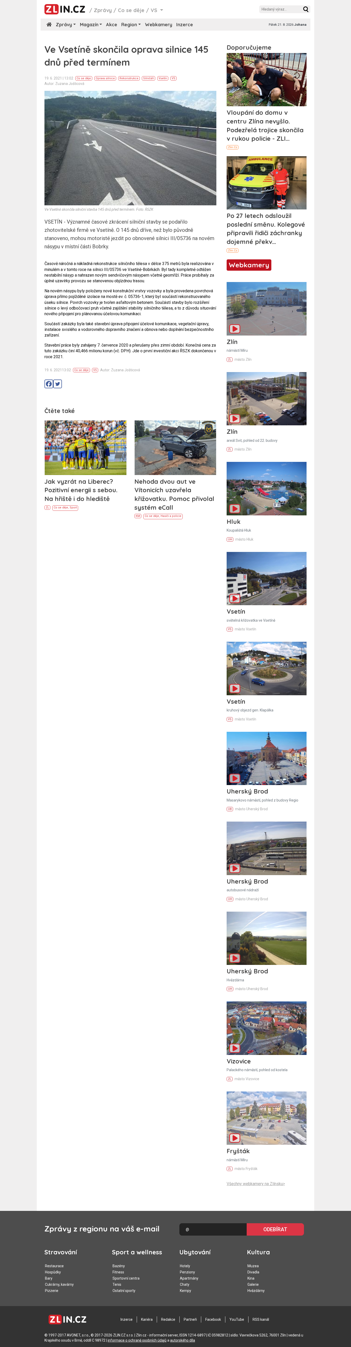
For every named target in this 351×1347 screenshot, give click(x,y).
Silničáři (148, 78)
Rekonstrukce (128, 78)
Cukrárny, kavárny (59, 1284)
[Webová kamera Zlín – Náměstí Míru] (267, 308)
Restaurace (54, 1266)
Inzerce (184, 25)
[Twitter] (57, 384)
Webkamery (158, 25)
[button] (305, 9)
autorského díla (182, 1340)
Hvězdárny (256, 1291)
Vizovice (239, 1061)
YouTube (236, 1319)
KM (138, 516)
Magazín (89, 25)
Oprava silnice (105, 78)
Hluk (234, 521)
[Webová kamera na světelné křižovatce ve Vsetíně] (267, 578)
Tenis (117, 1284)
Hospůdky (53, 1272)
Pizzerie (51, 1291)
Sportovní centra (126, 1278)
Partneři (190, 1319)
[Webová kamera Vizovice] (267, 1028)
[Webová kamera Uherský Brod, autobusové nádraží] (267, 848)
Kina (250, 1278)
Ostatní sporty (124, 1291)
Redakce (168, 1319)
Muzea (253, 1266)
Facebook (213, 1319)
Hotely (185, 1266)
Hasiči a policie (171, 516)
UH (230, 539)
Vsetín (163, 78)
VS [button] (155, 10)
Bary (48, 1278)
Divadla (253, 1272)
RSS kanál (261, 1319)
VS (173, 78)
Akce (111, 25)
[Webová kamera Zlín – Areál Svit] (267, 398)
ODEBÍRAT (275, 1229)
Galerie (253, 1284)
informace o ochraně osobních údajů (137, 1340)
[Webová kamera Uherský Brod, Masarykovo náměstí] (267, 758)
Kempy (185, 1291)
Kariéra (147, 1319)
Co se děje (131, 10)
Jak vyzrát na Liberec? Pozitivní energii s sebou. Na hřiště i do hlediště (80, 490)
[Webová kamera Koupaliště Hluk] (267, 488)
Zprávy (103, 10)
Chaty (184, 1284)
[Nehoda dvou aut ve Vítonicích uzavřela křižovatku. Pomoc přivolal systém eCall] (175, 447)
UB (230, 809)
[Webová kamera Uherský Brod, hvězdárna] (267, 938)
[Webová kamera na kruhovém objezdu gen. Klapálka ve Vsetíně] (267, 668)
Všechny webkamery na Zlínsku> (256, 1183)
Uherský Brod (247, 791)
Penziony (187, 1272)
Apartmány (189, 1278)
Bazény (119, 1266)
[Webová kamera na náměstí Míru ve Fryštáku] (267, 1118)
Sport (73, 507)
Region (129, 25)
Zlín (232, 342)
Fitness (118, 1272)
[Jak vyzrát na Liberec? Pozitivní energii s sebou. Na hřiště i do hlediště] (85, 447)
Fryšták (238, 1151)
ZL (47, 507)
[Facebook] (48, 384)
